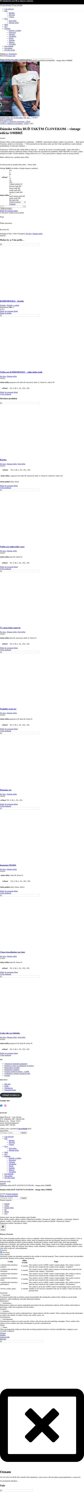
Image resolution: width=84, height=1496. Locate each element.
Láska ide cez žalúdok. (10, 1033)
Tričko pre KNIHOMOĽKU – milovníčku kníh (21, 372)
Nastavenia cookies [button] (6, 1223)
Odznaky (12, 1162)
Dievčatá (12, 1142)
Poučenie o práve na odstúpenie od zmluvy (19, 1066)
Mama (6, 1212)
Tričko (6, 1206)
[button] (5, 313)
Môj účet (7, 1084)
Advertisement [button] (5, 1317)
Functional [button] (3, 1293)
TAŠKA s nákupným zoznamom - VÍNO (14, 123)
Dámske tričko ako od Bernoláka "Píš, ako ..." (16, 118)
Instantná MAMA (8, 865)
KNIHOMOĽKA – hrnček (12, 301)
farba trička (4, 195)
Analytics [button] (3, 1309)
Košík (6, 1086)
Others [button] (2, 1325)
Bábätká (11, 1140)
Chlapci (11, 1144)
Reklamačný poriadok (12, 1068)
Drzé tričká (21, 464)
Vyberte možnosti (12, 1194)
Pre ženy (9, 60)
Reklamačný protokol (11, 1070)
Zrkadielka (12, 1164)
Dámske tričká (17, 60)
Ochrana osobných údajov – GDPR (16, 1072)
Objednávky (8, 1088)
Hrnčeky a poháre (13, 305)
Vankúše (12, 1168)
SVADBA (12, 1172)
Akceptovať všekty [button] (20, 1223)
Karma (3, 460)
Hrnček (7, 1204)
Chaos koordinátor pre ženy (12, 952)
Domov (3, 60)
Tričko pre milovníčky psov (12, 547)
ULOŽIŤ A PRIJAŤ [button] (7, 1331)
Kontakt (7, 1075)
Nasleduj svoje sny (8, 709)
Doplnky (3, 305)
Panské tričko (9, 1208)
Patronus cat (5, 790)
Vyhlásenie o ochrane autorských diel (17, 1073)
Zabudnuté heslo (10, 1090)
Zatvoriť (3, 1183)
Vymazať (12, 204)
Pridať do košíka (6, 209)
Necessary (6, 1252)
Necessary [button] (3, 1250)
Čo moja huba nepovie (10, 628)
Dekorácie (12, 1160)
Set (5, 1210)
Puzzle (11, 1166)
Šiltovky (12, 1170)
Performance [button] (4, 1301)
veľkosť (5, 177)
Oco (5, 1214)
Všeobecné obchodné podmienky (15, 1064)
